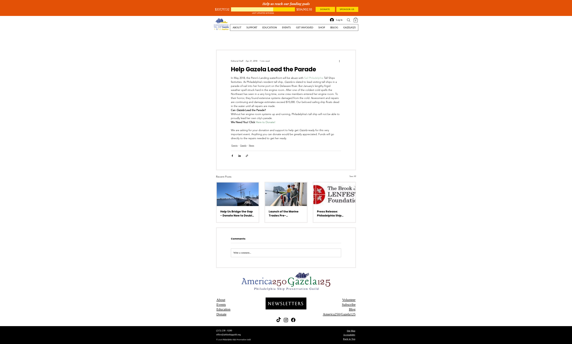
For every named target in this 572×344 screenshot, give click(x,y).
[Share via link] (246, 155)
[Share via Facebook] (232, 155)
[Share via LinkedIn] (239, 155)
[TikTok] (279, 320)
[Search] (348, 20)
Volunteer (349, 300)
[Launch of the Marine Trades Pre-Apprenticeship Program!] (286, 194)
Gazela (243, 145)
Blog (352, 309)
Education (223, 309)
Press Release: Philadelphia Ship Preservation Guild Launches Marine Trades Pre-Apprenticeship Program (330, 214)
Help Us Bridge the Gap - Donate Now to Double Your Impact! (237, 214)
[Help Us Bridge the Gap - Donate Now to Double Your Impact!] (238, 194)
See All (352, 176)
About (220, 300)
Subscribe (349, 304)
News (251, 145)
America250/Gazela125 (339, 314)
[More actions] (339, 61)
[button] (355, 19)
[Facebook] (293, 320)
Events (234, 145)
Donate (221, 314)
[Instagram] (286, 320)
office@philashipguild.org (228, 334)
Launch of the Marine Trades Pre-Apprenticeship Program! (284, 214)
